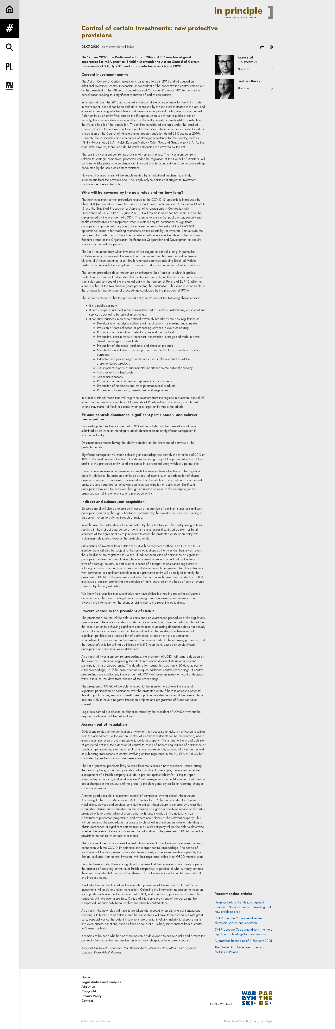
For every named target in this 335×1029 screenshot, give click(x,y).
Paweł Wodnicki (240, 1021)
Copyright (88, 991)
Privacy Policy (91, 996)
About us (88, 986)
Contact (87, 1000)
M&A (130, 46)
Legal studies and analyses (101, 982)
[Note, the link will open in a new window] (257, 998)
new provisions (113, 46)
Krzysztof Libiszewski (247, 59)
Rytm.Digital (267, 1021)
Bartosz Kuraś (248, 81)
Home (85, 977)
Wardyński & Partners (100, 1021)
